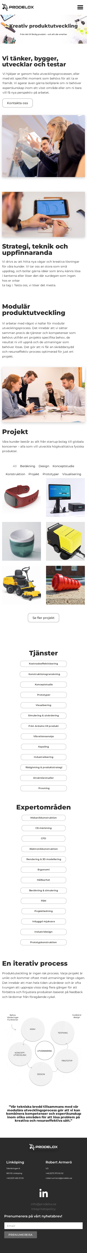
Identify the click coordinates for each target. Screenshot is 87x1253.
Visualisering (71, 474)
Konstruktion (15, 474)
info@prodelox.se (43, 1204)
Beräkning (27, 466)
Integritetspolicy (43, 1209)
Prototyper (51, 474)
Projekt (34, 474)
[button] (80, 7)
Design (44, 466)
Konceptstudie (63, 466)
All (15, 466)
